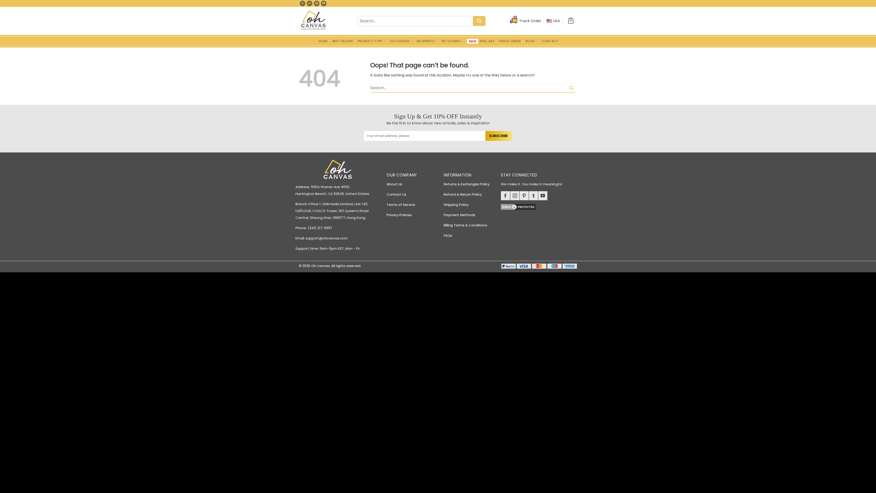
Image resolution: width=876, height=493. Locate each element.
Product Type (370, 41)
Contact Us (396, 194)
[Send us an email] (309, 3)
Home (323, 41)
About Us (394, 184)
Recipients (425, 41)
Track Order (510, 41)
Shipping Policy (456, 204)
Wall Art (487, 41)
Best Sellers (343, 41)
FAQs (448, 235)
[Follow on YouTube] (323, 3)
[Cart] (571, 21)
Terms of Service (401, 204)
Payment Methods (459, 214)
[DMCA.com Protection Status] (541, 206)
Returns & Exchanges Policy (467, 184)
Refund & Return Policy (463, 194)
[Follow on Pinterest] (316, 3)
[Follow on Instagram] (302, 3)
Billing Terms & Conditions (465, 225)
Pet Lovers (451, 41)
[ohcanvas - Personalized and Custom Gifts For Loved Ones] (313, 20)
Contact (550, 41)
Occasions (399, 41)
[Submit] (479, 21)
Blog (530, 41)
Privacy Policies (399, 214)
